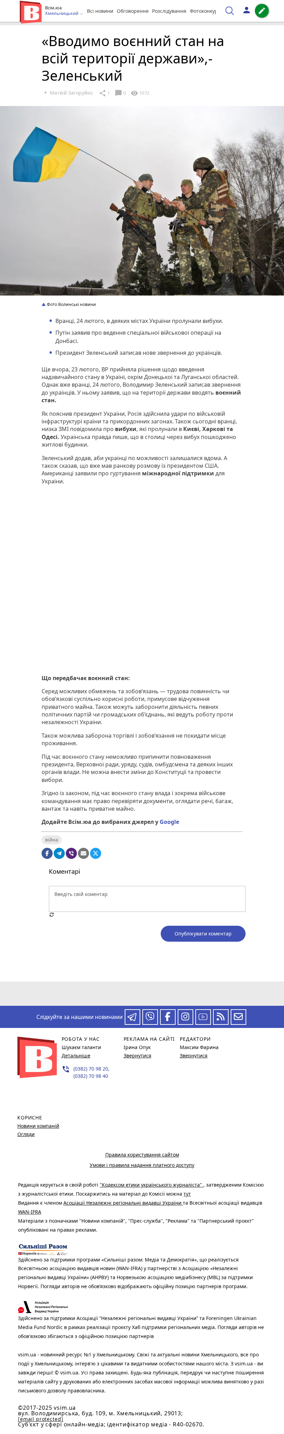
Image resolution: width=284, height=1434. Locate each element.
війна (51, 839)
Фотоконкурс (205, 11)
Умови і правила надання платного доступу (142, 1165)
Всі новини (100, 11)
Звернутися (137, 1055)
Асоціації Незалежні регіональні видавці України (123, 1202)
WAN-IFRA (29, 1211)
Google (169, 822)
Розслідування (169, 11)
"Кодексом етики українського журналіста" (151, 1184)
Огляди (26, 1134)
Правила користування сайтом (142, 1154)
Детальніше (76, 1055)
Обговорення (133, 11)
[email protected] (40, 1419)
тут (187, 1193)
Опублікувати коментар (203, 933)
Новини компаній (38, 1126)
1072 (140, 93)
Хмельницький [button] (62, 13)
